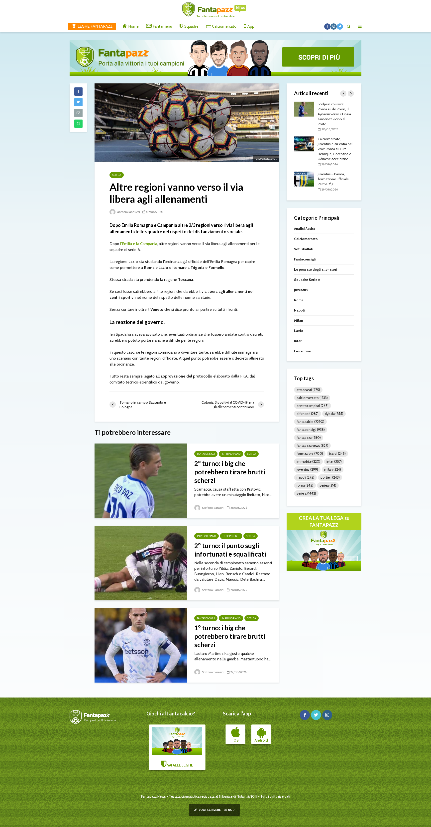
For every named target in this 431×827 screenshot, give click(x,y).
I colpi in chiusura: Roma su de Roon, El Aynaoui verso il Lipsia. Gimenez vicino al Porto (335, 114)
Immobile (308, 461)
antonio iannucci (128, 212)
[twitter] (316, 715)
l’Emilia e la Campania (138, 243)
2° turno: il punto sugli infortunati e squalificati (230, 550)
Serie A (116, 175)
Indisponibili (231, 536)
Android (261, 740)
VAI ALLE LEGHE (179, 765)
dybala (334, 413)
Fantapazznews (312, 445)
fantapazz (309, 437)
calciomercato (312, 397)
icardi (337, 453)
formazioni (310, 453)
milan (332, 469)
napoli (305, 477)
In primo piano (230, 453)
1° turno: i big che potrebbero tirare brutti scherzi (229, 636)
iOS (235, 740)
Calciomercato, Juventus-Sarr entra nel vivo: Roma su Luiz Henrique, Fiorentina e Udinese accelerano (335, 149)
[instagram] (327, 715)
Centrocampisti (312, 405)
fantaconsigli (311, 429)
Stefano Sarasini (212, 507)
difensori (308, 413)
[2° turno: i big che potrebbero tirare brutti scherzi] (141, 480)
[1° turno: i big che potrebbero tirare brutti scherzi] (141, 644)
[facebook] (305, 715)
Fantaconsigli (206, 453)
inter (334, 461)
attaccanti (308, 389)
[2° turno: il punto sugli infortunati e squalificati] (141, 562)
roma (305, 485)
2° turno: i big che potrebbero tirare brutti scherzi (229, 471)
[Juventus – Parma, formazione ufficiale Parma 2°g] (304, 178)
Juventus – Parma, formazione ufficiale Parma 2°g (333, 179)
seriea (328, 485)
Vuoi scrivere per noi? (216, 810)
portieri (330, 477)
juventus (307, 469)
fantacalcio (310, 421)
